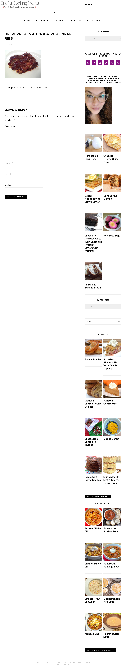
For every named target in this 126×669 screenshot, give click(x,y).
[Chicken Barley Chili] (93, 560)
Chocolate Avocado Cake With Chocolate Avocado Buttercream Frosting (93, 243)
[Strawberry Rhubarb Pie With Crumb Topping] (112, 356)
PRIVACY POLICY (63, 664)
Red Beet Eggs (111, 235)
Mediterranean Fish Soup (111, 600)
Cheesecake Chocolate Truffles (91, 441)
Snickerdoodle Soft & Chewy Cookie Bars (111, 479)
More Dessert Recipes (98, 496)
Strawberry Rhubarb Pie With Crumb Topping (110, 364)
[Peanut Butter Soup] (112, 630)
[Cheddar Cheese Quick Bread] (112, 143)
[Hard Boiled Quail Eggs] (93, 143)
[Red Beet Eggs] (112, 222)
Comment (11, 126)
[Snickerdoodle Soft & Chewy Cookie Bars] (112, 474)
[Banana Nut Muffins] (112, 182)
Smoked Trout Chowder (92, 600)
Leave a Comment (40, 44)
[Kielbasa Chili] (93, 630)
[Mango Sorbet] (112, 435)
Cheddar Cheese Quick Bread (110, 158)
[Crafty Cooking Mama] (19, 9)
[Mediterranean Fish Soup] (112, 595)
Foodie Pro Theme (82, 662)
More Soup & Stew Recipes (100, 650)
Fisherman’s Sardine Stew (111, 530)
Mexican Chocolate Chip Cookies (93, 403)
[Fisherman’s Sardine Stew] (112, 525)
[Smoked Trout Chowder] (93, 595)
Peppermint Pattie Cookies (93, 478)
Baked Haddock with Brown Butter (92, 198)
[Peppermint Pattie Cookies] (93, 474)
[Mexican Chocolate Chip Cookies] (93, 397)
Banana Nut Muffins (110, 197)
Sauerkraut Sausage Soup (111, 565)
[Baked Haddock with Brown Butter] (93, 182)
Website (9, 185)
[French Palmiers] (93, 356)
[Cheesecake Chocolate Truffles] (93, 435)
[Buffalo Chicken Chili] (93, 525)
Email (9, 174)
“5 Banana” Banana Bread (93, 286)
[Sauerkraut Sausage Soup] (112, 560)
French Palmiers (93, 359)
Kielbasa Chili (92, 633)
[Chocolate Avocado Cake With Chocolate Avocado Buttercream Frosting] (93, 222)
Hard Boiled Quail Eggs (91, 157)
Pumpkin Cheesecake (110, 402)
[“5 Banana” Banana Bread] (93, 271)
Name (9, 163)
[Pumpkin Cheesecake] (112, 397)
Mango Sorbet (111, 438)
